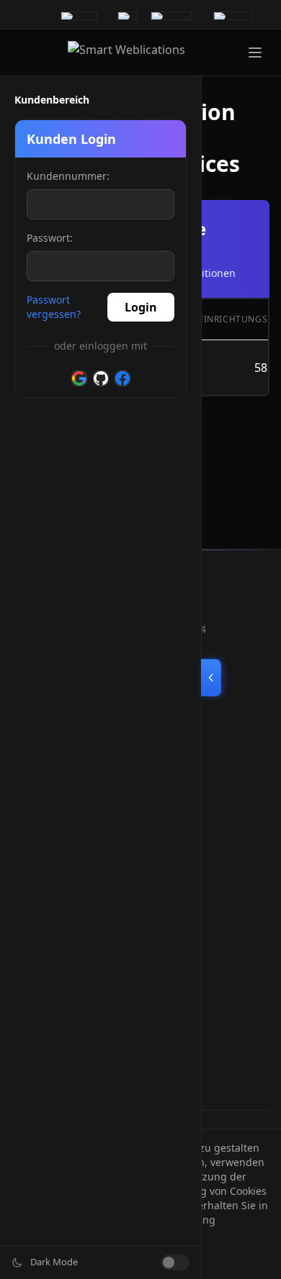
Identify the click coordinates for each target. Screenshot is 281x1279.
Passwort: (50, 238)
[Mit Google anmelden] (79, 378)
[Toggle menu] (255, 52)
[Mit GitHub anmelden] (101, 378)
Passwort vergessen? (54, 307)
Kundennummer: (68, 176)
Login (141, 307)
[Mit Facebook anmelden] (122, 378)
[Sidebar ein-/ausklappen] (211, 677)
